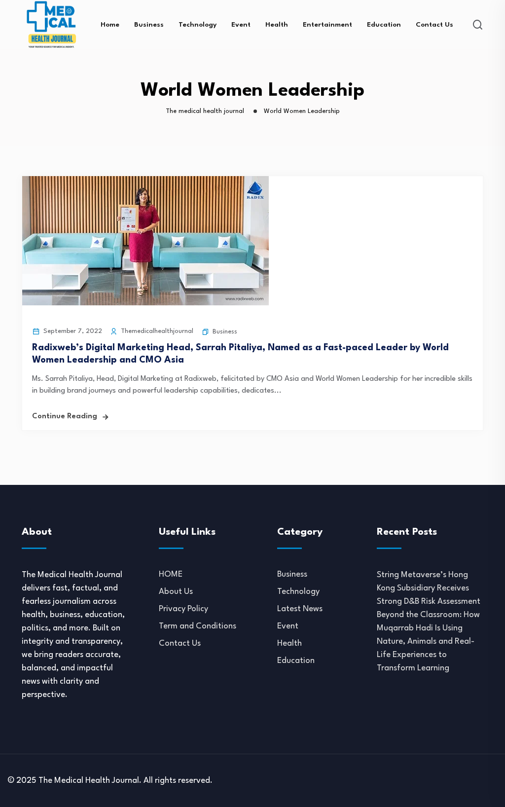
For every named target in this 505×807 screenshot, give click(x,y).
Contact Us (434, 24)
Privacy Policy (183, 609)
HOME (170, 574)
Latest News (300, 609)
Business (149, 24)
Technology (197, 24)
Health (276, 24)
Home (110, 24)
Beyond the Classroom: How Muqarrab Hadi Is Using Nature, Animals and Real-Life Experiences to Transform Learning (428, 641)
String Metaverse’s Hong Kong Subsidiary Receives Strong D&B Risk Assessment (428, 588)
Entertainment (327, 24)
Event (241, 24)
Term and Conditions (197, 626)
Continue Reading (64, 416)
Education (384, 24)
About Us (176, 591)
